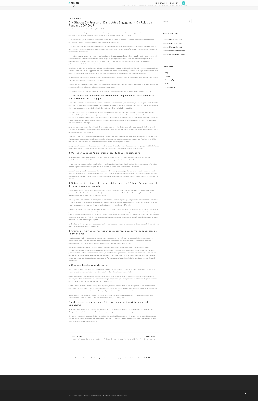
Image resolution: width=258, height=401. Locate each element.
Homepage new (172, 3)
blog (166, 72)
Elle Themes (106, 395)
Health (167, 76)
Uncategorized (75, 18)
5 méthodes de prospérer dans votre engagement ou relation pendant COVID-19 (110, 24)
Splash (162, 3)
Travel (167, 83)
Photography (169, 80)
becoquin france (136, 117)
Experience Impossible (177, 51)
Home (157, 3)
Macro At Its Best (175, 40)
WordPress (123, 395)
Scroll (245, 393)
